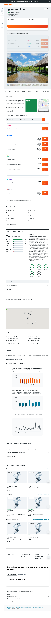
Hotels (13, 607)
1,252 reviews (17, 12)
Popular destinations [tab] (22, 574)
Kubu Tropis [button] (9, 485)
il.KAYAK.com (8, 607)
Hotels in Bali (31, 607)
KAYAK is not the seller (12, 596)
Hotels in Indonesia (24, 607)
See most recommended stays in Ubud (41, 519)
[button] (49, 1)
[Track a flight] (2, 20)
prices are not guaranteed (31, 592)
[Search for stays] (2, 11)
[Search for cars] (2, 14)
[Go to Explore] (2, 17)
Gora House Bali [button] (31, 510)
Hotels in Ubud (31, 581)
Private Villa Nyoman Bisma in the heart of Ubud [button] (16, 536)
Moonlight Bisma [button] (10, 510)
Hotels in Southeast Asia (39, 607)
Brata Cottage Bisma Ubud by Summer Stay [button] (37, 536)
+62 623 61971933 (11, 15)
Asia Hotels (18, 607)
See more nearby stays (44, 468)
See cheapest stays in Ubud (43, 494)
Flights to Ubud (12, 581)
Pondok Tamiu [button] (31, 485)
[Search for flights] (2, 8)
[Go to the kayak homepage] (8, 4)
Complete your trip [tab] (12, 574)
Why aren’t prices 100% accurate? (14, 601)
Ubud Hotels (8, 608)
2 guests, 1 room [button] (11, 23)
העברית (36, 1)
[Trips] (2, 23)
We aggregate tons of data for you (14, 598)
